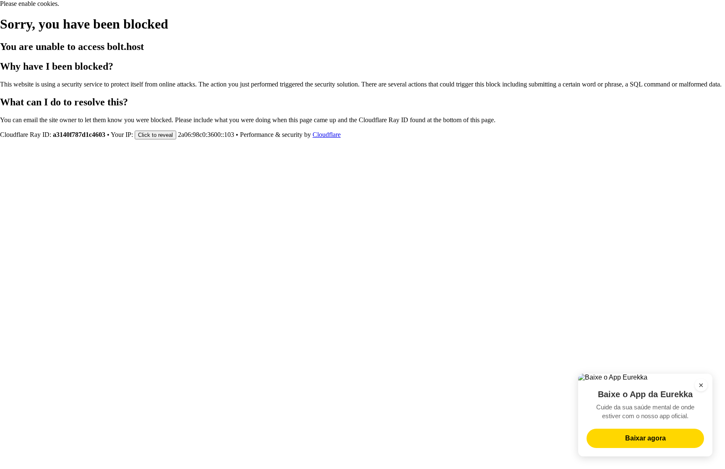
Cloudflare (327, 134)
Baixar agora (645, 438)
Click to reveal (155, 135)
